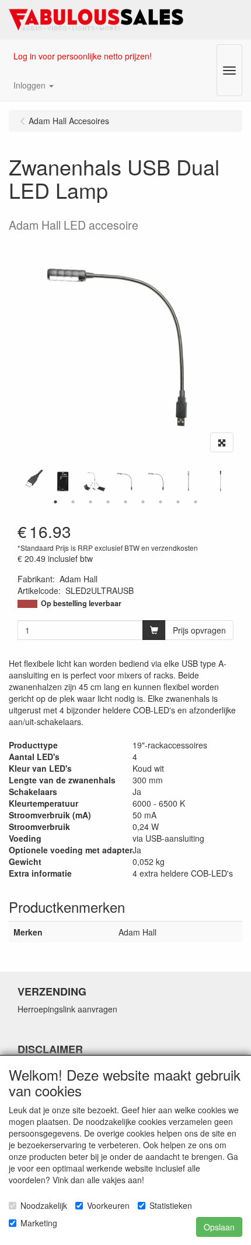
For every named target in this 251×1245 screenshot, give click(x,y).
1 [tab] (55, 502)
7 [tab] (160, 502)
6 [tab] (143, 502)
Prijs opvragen (199, 630)
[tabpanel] (125, 481)
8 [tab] (178, 502)
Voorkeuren (108, 1205)
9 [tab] (195, 502)
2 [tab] (73, 502)
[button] (33, 85)
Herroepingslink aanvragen (67, 1009)
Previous (14, 481)
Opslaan (219, 1227)
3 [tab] (90, 502)
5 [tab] (125, 502)
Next (236, 481)
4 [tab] (108, 502)
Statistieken (170, 1205)
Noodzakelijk (43, 1205)
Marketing (38, 1223)
